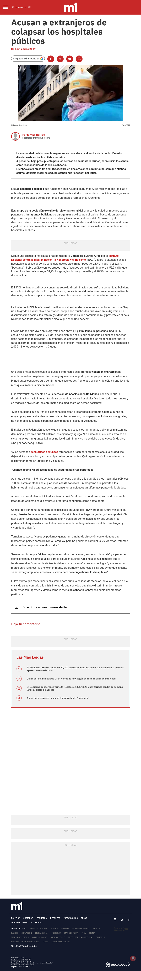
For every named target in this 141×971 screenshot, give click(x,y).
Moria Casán (41, 933)
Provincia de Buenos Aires (25, 942)
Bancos (65, 928)
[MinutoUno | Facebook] (128, 919)
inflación (26, 933)
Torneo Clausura (38, 928)
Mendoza (56, 933)
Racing (54, 928)
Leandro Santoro (61, 942)
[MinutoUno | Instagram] (115, 920)
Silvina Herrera (36, 135)
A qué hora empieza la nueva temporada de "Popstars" (58, 698)
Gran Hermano (39, 937)
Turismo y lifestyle (21, 922)
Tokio (45, 942)
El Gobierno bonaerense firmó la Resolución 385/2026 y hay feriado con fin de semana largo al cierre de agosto (75, 688)
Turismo (100, 937)
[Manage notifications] (133, 958)
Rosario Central (81, 928)
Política (15, 918)
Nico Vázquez (58, 937)
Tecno (84, 918)
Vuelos (96, 928)
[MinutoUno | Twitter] (122, 919)
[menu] (7, 7)
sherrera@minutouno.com (36, 137)
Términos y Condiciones (24, 946)
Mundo (38, 922)
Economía (42, 918)
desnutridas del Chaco (44, 452)
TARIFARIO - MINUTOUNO (21, 961)
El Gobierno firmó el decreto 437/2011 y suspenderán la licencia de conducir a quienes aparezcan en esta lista (75, 669)
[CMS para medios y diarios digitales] (118, 966)
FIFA (84, 933)
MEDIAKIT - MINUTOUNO (21, 959)
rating (14, 933)
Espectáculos (70, 918)
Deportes (55, 918)
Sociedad (28, 918)
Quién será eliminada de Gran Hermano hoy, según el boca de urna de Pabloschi (71, 678)
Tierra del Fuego (20, 937)
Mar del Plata (71, 933)
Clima (92, 933)
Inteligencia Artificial (80, 937)
